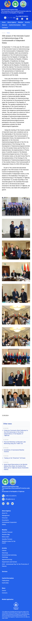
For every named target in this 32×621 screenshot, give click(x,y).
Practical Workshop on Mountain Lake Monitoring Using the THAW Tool (15, 442)
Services (4, 25)
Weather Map (6, 534)
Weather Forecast (7, 532)
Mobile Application (7, 599)
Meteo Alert (5, 537)
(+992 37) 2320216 (23, 16)
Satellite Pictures (7, 539)
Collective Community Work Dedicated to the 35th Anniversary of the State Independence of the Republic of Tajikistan (16, 433)
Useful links (5, 583)
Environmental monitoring (9, 555)
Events (4, 590)
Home (3, 22)
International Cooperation (9, 522)
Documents (5, 520)
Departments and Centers (9, 562)
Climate (4, 550)
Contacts (5, 27)
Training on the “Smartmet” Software (14, 458)
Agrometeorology (7, 559)
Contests (4, 593)
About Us (4, 513)
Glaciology (5, 553)
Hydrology (5, 557)
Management (6, 515)
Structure (5, 518)
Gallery (4, 524)
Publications (5, 580)
